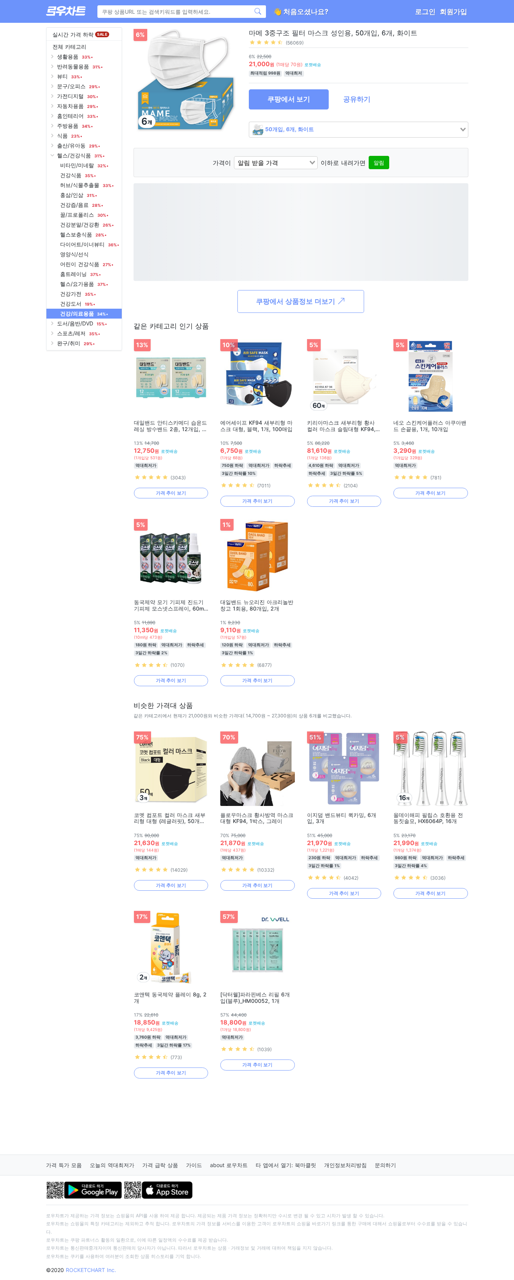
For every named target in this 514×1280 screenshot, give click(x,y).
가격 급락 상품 (160, 1165)
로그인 (425, 12)
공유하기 (357, 99)
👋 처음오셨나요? (300, 12)
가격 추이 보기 (171, 493)
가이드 (194, 1165)
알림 (379, 162)
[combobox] (358, 130)
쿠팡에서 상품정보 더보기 (296, 301)
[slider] (266, 42)
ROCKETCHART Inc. (91, 1270)
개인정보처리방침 (345, 1165)
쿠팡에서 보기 (288, 99)
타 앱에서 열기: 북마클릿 (286, 1165)
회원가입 (453, 12)
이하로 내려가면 (343, 163)
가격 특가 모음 (64, 1165)
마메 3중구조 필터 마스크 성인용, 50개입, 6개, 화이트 (333, 33)
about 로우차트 (229, 1165)
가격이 (222, 163)
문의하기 (385, 1165)
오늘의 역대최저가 (112, 1165)
